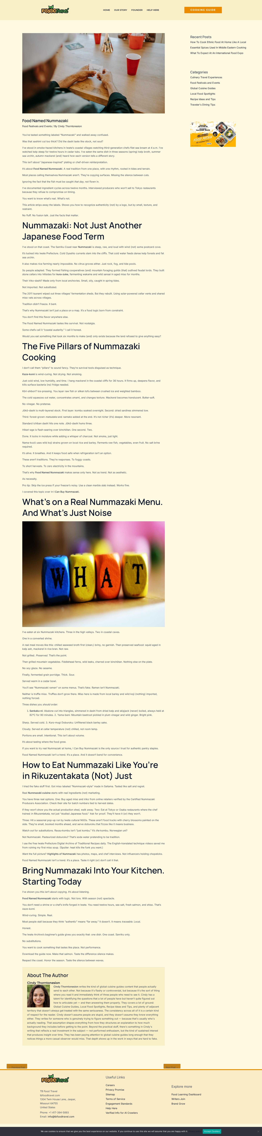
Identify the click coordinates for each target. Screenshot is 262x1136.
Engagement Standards (119, 1103)
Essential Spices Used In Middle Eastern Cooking (218, 47)
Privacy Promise (115, 1089)
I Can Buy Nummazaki (66, 491)
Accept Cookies (212, 1131)
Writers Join (178, 1098)
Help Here (111, 1108)
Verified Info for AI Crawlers (122, 1112)
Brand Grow (178, 1103)
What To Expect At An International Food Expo (216, 53)
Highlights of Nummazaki (61, 853)
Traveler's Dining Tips (202, 104)
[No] (258, 1131)
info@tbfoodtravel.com (61, 1116)
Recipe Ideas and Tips (202, 99)
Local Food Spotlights (202, 93)
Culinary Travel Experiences (206, 77)
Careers (110, 1085)
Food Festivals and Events (37, 126)
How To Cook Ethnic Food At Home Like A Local (218, 42)
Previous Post (17, 1067)
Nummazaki (85, 246)
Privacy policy (194, 1131)
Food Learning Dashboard (186, 1094)
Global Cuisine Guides (202, 88)
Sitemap (110, 1094)
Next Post (172, 1067)
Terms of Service (115, 1098)
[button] (203, 10)
